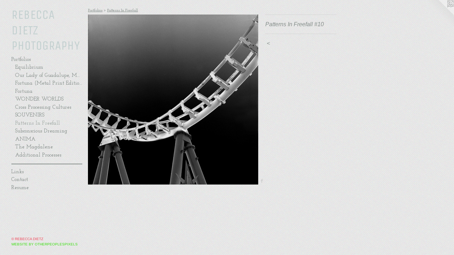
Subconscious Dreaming (41, 131)
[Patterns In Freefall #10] (173, 100)
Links (17, 172)
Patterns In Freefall (37, 123)
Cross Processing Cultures (43, 107)
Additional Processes (38, 155)
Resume (20, 188)
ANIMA (25, 139)
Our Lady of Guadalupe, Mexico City (48, 75)
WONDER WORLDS (39, 99)
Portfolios (21, 59)
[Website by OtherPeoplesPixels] (440, 14)
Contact (19, 179)
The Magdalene (34, 147)
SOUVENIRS (29, 115)
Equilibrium (29, 67)
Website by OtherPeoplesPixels (44, 244)
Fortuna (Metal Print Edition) (48, 83)
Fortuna (24, 91)
